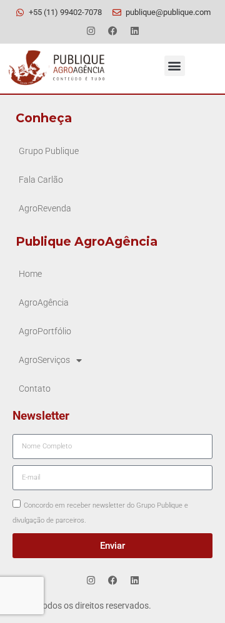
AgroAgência (44, 302)
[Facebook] (112, 30)
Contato (35, 389)
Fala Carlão (41, 180)
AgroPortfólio (45, 331)
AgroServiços (44, 360)
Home (30, 274)
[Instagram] (90, 30)
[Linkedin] (134, 30)
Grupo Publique (49, 151)
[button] (174, 66)
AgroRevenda (45, 208)
